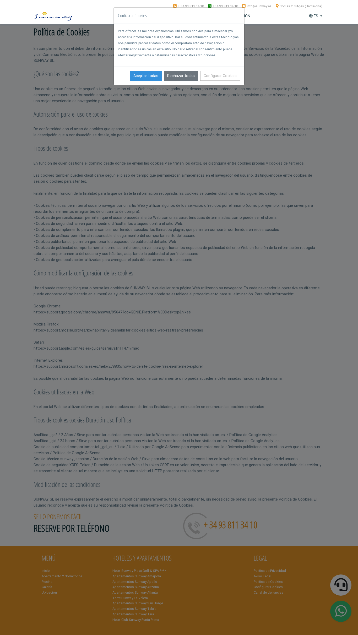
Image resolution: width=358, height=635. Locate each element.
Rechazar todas (181, 76)
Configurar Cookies (220, 76)
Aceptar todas (145, 76)
